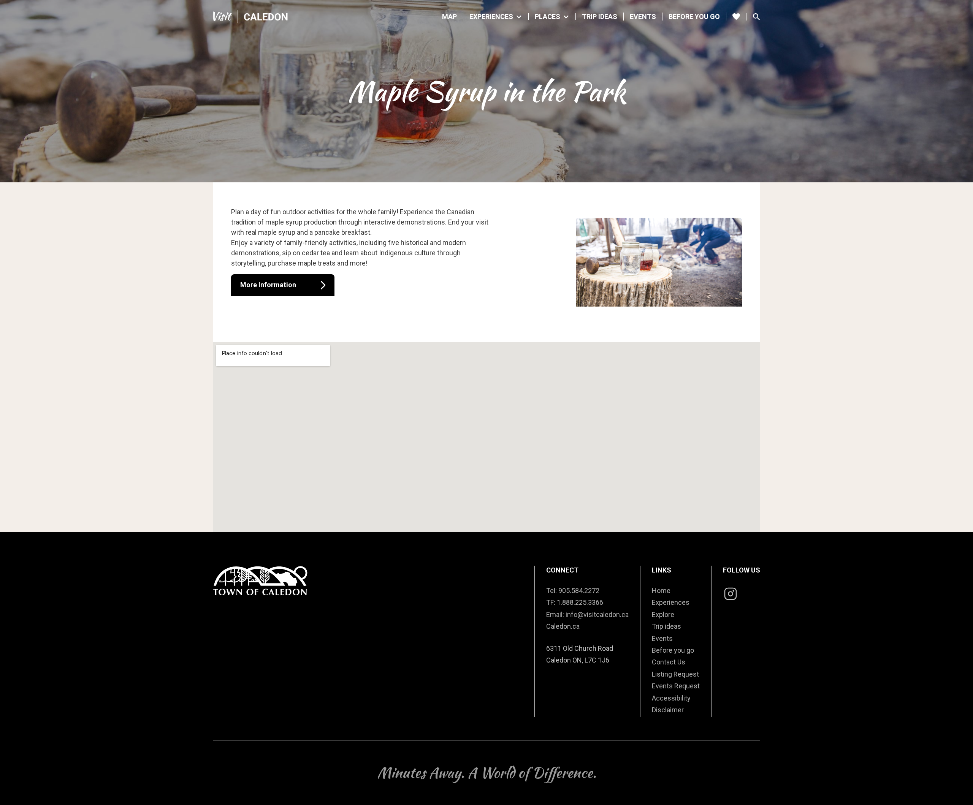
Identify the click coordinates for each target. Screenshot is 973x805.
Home (661, 591)
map (449, 17)
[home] (251, 16)
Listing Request (675, 674)
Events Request (676, 686)
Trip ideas (666, 626)
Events (643, 17)
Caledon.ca (563, 626)
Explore (663, 614)
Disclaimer (668, 710)
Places (547, 16)
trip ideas (599, 17)
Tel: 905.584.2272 (572, 591)
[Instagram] (730, 594)
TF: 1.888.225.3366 (574, 602)
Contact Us (668, 662)
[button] (496, 16)
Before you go (694, 17)
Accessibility (671, 698)
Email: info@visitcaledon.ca (587, 614)
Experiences (491, 16)
